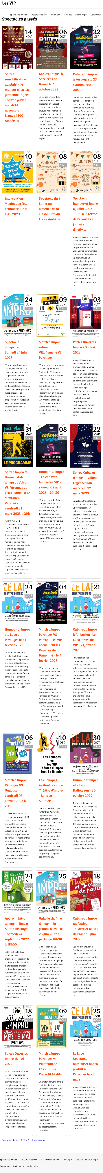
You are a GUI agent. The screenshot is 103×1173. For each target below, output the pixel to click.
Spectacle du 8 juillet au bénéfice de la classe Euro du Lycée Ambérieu (50, 209)
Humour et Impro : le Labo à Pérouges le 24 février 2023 (17, 637)
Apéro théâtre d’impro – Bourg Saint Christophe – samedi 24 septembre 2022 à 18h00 (17, 931)
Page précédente (10, 1140)
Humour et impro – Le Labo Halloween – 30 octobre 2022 (85, 788)
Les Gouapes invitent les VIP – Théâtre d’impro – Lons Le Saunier (51, 791)
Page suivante (38, 1140)
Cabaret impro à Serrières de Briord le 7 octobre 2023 (51, 81)
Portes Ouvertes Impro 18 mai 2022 (16, 1059)
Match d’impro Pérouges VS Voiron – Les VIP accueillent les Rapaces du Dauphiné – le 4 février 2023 (50, 645)
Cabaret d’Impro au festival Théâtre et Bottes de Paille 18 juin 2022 (85, 929)
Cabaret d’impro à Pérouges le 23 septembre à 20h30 (85, 82)
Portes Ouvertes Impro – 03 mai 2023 (84, 347)
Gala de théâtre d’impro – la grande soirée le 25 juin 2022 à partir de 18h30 (51, 929)
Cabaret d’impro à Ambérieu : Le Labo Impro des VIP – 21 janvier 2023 (85, 640)
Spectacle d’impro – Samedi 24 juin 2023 (16, 350)
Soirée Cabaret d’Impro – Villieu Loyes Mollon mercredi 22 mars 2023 (85, 483)
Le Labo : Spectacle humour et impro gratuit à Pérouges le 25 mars (85, 1066)
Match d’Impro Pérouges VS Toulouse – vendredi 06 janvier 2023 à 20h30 (15, 793)
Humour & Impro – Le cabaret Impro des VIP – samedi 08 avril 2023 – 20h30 (51, 482)
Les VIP (9, 3)
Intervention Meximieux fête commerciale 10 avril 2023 (16, 206)
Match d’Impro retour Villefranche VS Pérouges (50, 350)
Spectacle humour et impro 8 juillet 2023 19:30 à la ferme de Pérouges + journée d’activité (85, 214)
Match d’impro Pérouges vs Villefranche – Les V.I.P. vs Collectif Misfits (50, 1064)
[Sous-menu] (100, 26)
